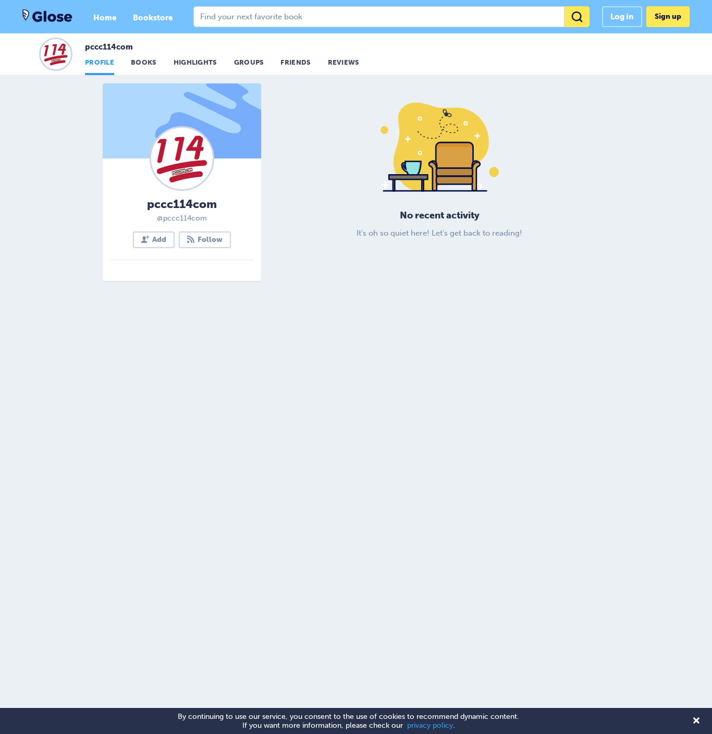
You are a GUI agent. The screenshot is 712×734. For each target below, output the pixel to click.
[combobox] (391, 16)
